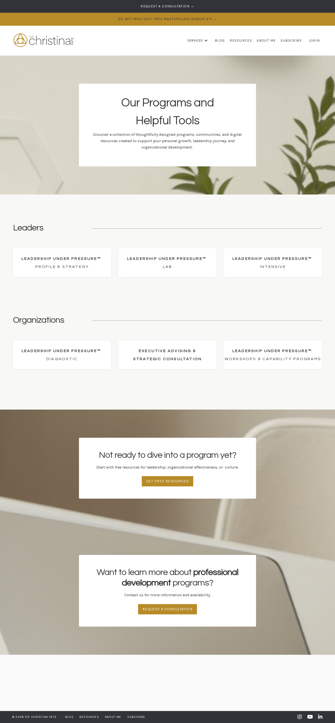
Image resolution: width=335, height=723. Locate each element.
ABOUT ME (266, 40)
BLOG (220, 40)
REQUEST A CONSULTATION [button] (167, 609)
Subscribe (291, 40)
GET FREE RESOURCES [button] (167, 481)
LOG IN (314, 40)
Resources (241, 40)
